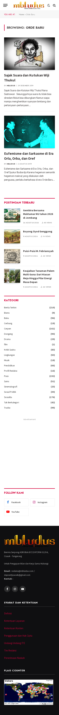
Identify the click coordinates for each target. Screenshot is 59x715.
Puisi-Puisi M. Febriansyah (38, 251)
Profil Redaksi (10, 370)
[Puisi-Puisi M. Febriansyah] (12, 256)
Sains (6, 381)
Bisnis (7, 312)
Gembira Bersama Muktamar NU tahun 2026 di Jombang (38, 214)
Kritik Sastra (9, 349)
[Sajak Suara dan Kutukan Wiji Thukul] (29, 53)
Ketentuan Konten (13, 628)
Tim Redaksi (10, 650)
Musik (7, 360)
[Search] (54, 5)
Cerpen (7, 328)
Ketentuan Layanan (14, 620)
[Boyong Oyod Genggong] (12, 236)
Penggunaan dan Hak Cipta (18, 635)
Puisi (6, 376)
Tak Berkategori (11, 402)
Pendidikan (9, 365)
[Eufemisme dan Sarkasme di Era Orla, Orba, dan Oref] (29, 132)
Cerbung (8, 323)
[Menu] (5, 5)
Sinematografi (10, 386)
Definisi (8, 613)
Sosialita (8, 397)
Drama (7, 339)
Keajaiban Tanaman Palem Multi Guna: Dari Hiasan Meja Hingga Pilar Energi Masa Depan (38, 276)
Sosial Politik (10, 391)
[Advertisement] (29, 451)
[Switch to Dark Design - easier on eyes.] (49, 5)
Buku (6, 318)
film (6, 344)
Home (21, 14)
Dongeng (8, 333)
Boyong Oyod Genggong (37, 231)
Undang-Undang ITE (14, 643)
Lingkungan (9, 354)
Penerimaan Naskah (14, 657)
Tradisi (7, 407)
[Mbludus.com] (28, 5)
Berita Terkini (10, 307)
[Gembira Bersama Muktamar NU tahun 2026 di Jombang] (12, 215)
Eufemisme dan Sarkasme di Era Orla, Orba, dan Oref (28, 156)
